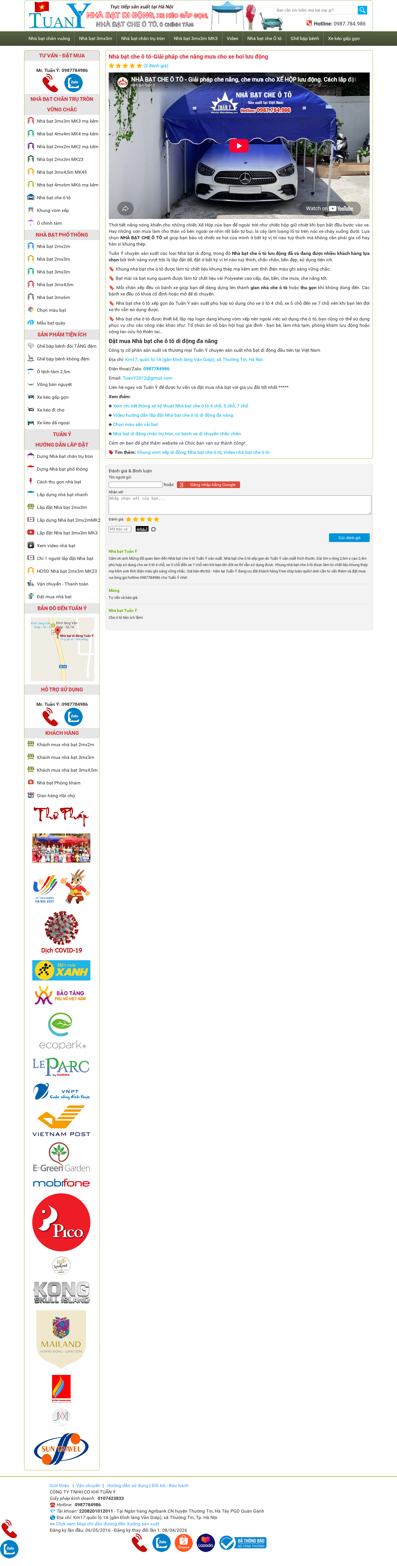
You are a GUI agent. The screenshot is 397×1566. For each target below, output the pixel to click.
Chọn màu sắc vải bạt (135, 424)
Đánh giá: (117, 519)
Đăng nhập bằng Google (213, 484)
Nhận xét (116, 492)
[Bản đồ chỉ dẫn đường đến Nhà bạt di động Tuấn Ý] (62, 679)
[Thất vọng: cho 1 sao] (112, 66)
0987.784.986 (349, 24)
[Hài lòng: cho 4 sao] (133, 66)
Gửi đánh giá (349, 538)
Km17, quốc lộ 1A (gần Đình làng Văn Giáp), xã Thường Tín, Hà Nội (194, 359)
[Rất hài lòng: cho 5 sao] (140, 66)
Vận (88, 1485)
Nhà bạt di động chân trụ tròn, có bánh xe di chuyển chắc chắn (177, 433)
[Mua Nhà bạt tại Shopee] (183, 1550)
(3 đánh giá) (156, 65)
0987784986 (156, 368)
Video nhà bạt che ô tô (246, 452)
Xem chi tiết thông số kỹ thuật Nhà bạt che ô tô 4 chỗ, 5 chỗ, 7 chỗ (180, 406)
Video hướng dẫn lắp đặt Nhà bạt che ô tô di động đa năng (173, 415)
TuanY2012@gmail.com (147, 378)
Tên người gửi (120, 477)
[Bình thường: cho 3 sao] (126, 66)
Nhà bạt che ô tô (204, 452)
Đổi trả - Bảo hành (170, 1485)
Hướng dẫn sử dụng (127, 1485)
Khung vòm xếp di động (161, 452)
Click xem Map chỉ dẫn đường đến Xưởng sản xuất (107, 1524)
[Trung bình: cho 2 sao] (119, 66)
